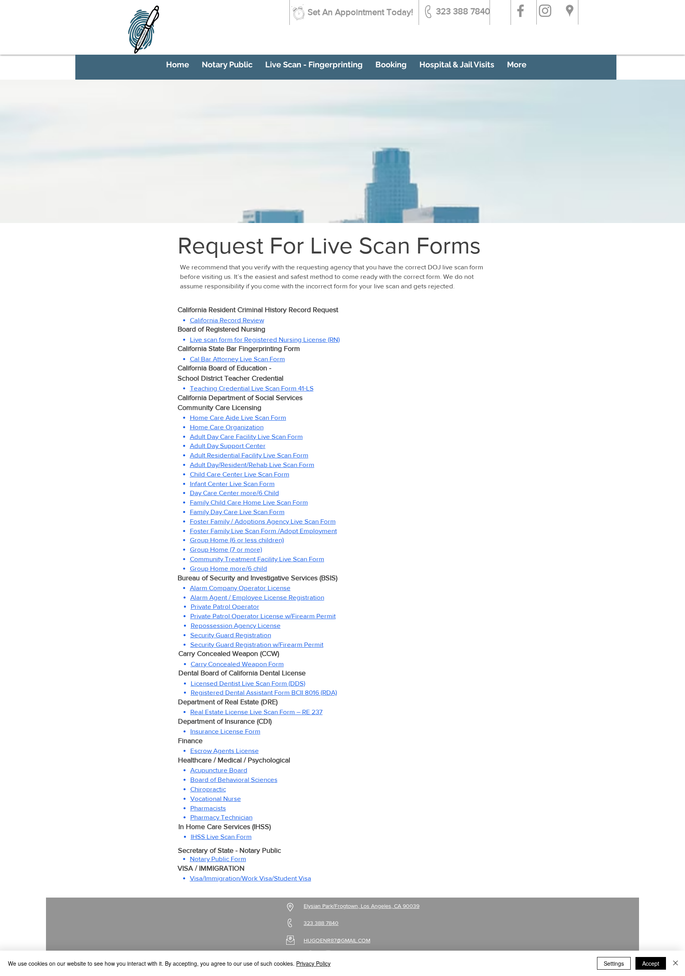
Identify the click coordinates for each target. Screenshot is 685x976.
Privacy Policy (313, 963)
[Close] (675, 963)
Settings (614, 963)
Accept (650, 963)
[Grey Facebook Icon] (520, 10)
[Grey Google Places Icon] (569, 10)
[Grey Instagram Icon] (545, 10)
